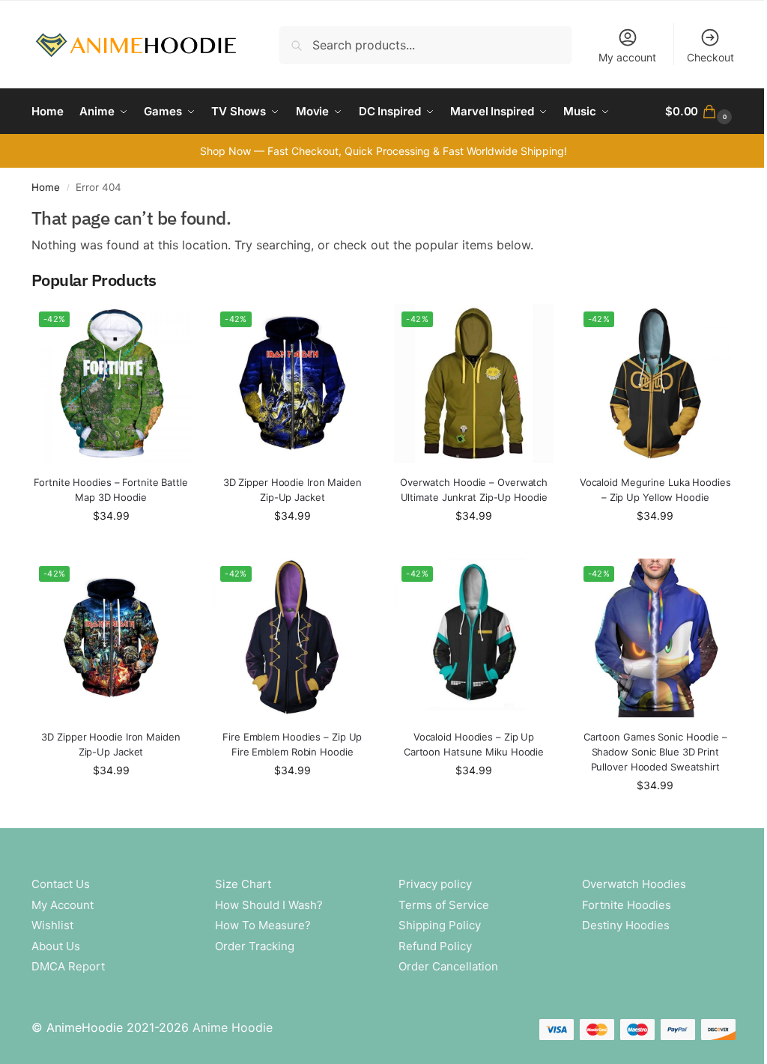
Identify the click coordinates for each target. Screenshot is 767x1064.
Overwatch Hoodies (634, 884)
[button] (700, 111)
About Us (55, 946)
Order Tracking (254, 946)
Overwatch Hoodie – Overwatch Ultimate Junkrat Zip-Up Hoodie (474, 489)
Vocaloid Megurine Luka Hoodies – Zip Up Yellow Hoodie (655, 489)
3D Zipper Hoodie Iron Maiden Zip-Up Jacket (292, 489)
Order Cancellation (448, 966)
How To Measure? (263, 925)
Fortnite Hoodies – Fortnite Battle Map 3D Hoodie (111, 489)
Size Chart (243, 884)
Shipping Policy (439, 925)
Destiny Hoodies (626, 925)
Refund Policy (435, 946)
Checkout (710, 57)
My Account (62, 905)
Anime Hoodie (232, 1027)
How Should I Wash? (269, 905)
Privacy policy (435, 884)
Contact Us (60, 884)
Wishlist (52, 925)
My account (627, 57)
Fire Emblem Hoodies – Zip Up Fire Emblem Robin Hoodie (292, 744)
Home (45, 187)
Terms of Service (443, 905)
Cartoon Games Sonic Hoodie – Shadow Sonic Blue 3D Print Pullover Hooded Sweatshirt (655, 752)
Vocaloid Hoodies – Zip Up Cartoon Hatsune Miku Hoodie (474, 744)
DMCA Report (68, 966)
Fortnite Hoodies (626, 905)
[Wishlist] (168, 326)
